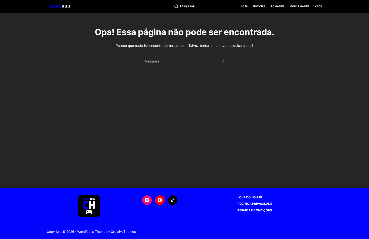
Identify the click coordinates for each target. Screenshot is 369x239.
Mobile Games (299, 6)
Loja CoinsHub (249, 197)
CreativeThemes (123, 232)
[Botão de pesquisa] (223, 61)
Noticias (259, 6)
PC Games (277, 6)
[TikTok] (172, 200)
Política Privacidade (254, 203)
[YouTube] (160, 200)
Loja (244, 6)
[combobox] (180, 61)
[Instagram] (147, 200)
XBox (318, 6)
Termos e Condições (254, 210)
